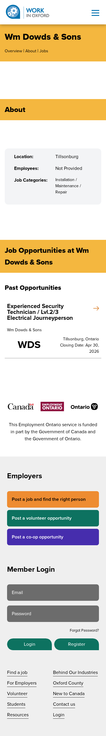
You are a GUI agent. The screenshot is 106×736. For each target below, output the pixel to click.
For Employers (22, 683)
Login (29, 644)
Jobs (43, 50)
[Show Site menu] (95, 13)
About (30, 50)
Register (76, 644)
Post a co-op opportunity (37, 537)
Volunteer (17, 694)
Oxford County (68, 683)
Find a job (17, 672)
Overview (13, 50)
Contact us (64, 704)
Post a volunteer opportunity (42, 518)
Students (16, 704)
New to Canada (69, 694)
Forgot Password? (84, 630)
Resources (18, 715)
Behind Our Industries (75, 672)
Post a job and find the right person (49, 499)
